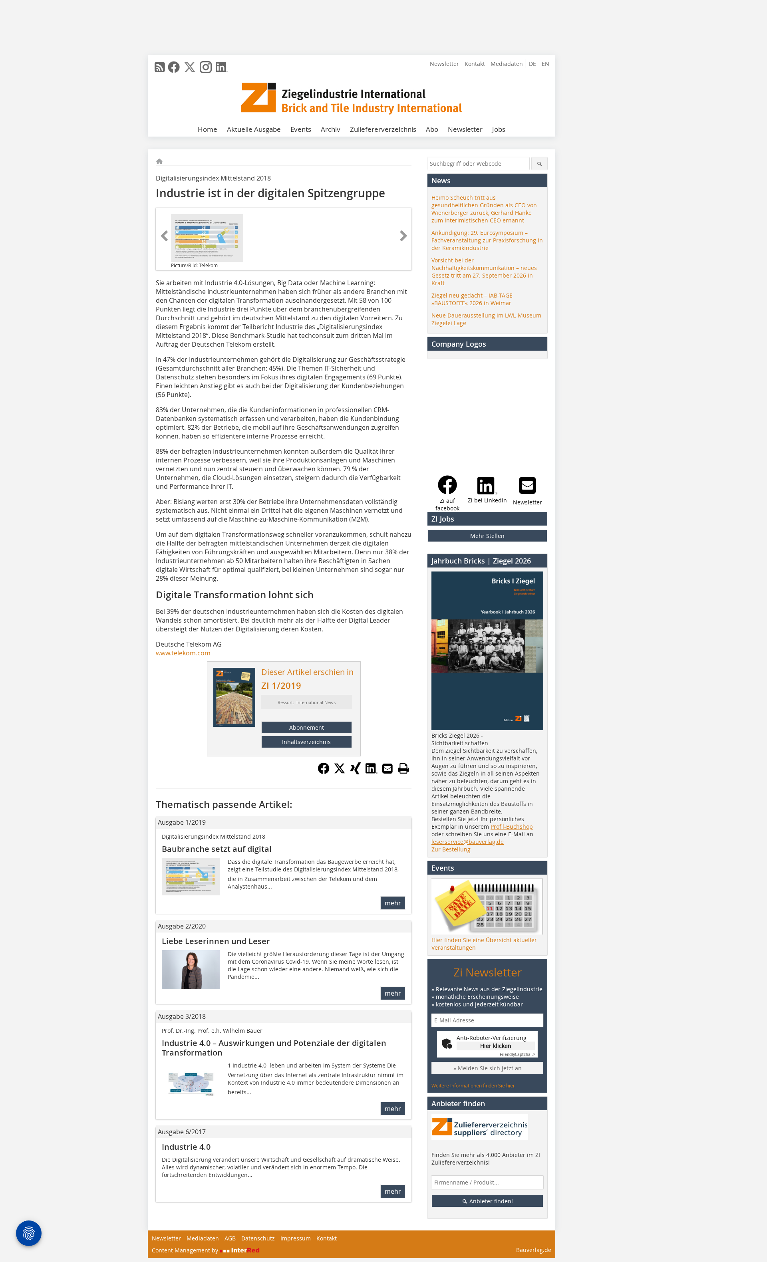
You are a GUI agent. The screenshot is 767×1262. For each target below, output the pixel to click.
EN (545, 63)
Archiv (330, 129)
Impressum (295, 1238)
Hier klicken (495, 1046)
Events (300, 129)
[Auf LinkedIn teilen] (372, 772)
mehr (393, 903)
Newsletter (444, 63)
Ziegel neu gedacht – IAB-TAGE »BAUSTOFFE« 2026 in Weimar (472, 299)
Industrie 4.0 (186, 1146)
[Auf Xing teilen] (356, 772)
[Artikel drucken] (403, 768)
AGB (230, 1238)
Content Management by (186, 1250)
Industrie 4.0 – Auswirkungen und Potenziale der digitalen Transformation (274, 1048)
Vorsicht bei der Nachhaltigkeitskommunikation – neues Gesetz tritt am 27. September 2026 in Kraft (484, 271)
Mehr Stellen (487, 536)
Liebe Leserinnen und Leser (216, 941)
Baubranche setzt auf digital (217, 848)
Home (207, 129)
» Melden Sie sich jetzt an (487, 1068)
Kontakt (475, 63)
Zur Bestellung (451, 849)
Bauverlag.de (533, 1250)
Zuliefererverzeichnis (383, 129)
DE (532, 63)
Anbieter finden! (490, 1201)
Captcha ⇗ (517, 1054)
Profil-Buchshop (512, 826)
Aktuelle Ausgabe (254, 129)
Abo (432, 129)
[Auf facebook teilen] (324, 772)
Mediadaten (507, 63)
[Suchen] (539, 163)
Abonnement (306, 727)
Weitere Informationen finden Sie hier (473, 1085)
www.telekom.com (183, 653)
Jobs (498, 129)
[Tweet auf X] (340, 772)
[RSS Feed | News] (160, 67)
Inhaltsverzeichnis (306, 742)
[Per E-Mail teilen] (387, 768)
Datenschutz (258, 1238)
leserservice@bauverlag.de (467, 841)
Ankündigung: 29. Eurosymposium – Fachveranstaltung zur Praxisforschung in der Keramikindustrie (487, 240)
